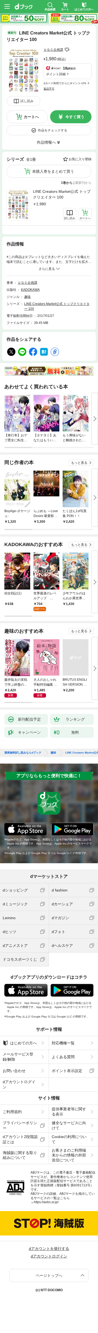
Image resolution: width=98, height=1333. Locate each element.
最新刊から (83, 182)
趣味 (27, 297)
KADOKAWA (30, 290)
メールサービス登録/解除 (18, 1056)
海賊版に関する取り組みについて (20, 1155)
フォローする (67, 49)
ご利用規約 (12, 1112)
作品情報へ (46, 142)
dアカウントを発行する (49, 1248)
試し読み (26, 101)
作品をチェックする (52, 130)
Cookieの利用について (69, 1139)
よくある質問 (63, 1057)
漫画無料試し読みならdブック (22, 752)
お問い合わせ (14, 1071)
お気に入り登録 (80, 159)
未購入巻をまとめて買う (53, 171)
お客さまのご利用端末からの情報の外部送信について (69, 1155)
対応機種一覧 (63, 1043)
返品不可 (49, 88)
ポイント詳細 (56, 74)
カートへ (31, 117)
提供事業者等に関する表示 (69, 1111)
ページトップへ (49, 1275)
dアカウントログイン (19, 1084)
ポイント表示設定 (67, 1071)
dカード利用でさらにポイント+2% (65, 83)
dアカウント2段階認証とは (20, 1139)
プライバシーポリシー (20, 1125)
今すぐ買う (74, 117)
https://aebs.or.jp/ (46, 1202)
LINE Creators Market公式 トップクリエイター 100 (62, 194)
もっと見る (79, 463)
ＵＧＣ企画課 (53, 50)
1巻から (67, 182)
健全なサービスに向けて (69, 1125)
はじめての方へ (23, 1043)
